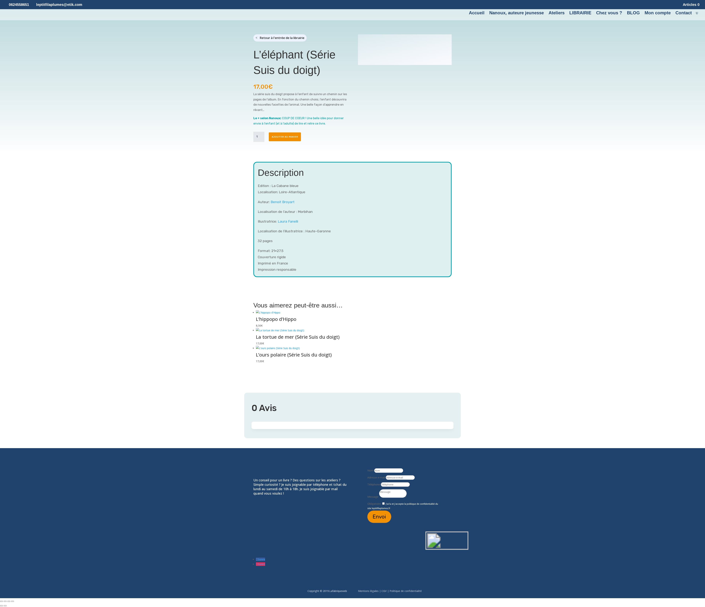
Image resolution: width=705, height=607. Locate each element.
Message (372, 496)
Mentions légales (368, 591)
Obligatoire (374, 503)
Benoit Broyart (282, 202)
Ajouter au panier (285, 137)
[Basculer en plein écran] (5, 601)
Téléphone (373, 484)
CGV (384, 591)
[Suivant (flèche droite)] (5, 605)
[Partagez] (8, 601)
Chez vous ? (609, 13)
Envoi (379, 516)
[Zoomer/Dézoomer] (1, 601)
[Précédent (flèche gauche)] (1, 605)
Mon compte (658, 13)
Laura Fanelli (288, 221)
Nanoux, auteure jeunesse (516, 13)
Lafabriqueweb (338, 591)
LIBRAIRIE (580, 13)
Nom (370, 470)
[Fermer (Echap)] (12, 601)
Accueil (477, 13)
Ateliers (557, 13)
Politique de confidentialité (406, 591)
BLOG (633, 13)
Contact (683, 13)
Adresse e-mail (376, 477)
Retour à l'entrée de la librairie (282, 38)
